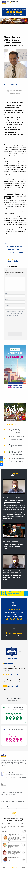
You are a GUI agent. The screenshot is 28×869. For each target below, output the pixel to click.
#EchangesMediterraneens (10, 570)
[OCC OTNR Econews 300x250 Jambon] (15, 412)
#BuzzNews (7, 86)
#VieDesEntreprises (12, 252)
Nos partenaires (10, 772)
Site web (7, 305)
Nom (6, 293)
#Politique (18, 249)
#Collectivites (15, 86)
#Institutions (11, 249)
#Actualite (6, 84)
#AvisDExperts (14, 84)
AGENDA (3, 797)
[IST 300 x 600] (15, 367)
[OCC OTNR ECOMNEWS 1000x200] (14, 21)
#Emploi (22, 243)
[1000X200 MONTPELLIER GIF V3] (14, 593)
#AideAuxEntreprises (15, 495)
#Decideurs (8, 243)
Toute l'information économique (13, 3)
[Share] (1, 464)
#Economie (15, 243)
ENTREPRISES (4, 806)
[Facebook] (1, 457)
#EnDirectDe (10, 246)
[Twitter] (1, 460)
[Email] (1, 462)
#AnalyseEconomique (8, 497)
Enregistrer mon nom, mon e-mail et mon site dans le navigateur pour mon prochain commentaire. (15, 313)
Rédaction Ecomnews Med (17, 89)
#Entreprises (18, 246)
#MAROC (21, 252)
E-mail (6, 299)
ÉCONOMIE (4, 789)
